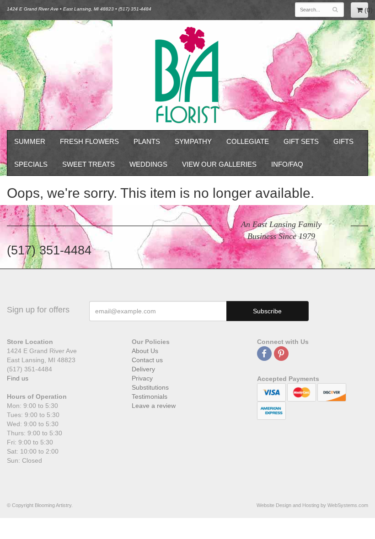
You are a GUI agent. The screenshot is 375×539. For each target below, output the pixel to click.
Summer (29, 141)
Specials (31, 164)
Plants (147, 141)
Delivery (143, 369)
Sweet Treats (88, 164)
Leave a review (154, 405)
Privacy (142, 378)
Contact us (147, 360)
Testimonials (149, 396)
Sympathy (193, 141)
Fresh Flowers (89, 141)
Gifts (343, 141)
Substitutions (150, 387)
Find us (17, 378)
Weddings (148, 164)
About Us (145, 350)
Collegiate (247, 141)
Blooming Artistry (187, 75)
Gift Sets (301, 141)
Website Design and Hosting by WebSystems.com (312, 505)
